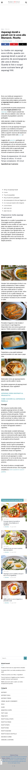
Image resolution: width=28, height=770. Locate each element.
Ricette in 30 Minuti (6, 758)
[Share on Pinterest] (14, 44)
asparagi (4, 112)
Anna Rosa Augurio (7, 41)
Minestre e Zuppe (6, 710)
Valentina (7, 526)
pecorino (12, 140)
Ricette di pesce (6, 722)
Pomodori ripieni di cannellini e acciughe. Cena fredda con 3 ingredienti (12, 522)
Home (2, 29)
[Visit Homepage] (14, 2)
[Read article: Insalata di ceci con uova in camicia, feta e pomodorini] (14, 539)
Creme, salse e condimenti (9, 701)
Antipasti (4, 692)
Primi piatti (4, 716)
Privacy (1, 762)
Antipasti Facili (5, 695)
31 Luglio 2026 (13, 602)
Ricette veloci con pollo (9, 734)
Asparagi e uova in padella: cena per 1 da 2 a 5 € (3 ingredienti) (14, 574)
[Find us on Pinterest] (14, 766)
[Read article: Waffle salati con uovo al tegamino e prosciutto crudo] (14, 590)
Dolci (2, 704)
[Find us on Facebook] (12, 766)
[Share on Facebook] (5, 44)
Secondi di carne (6, 737)
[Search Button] (26, 2)
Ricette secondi (6, 731)
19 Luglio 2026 (13, 526)
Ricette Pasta (5, 725)
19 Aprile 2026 (13, 577)
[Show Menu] (2, 2)
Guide (3, 707)
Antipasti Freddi (6, 698)
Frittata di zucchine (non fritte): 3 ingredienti (12, 674)
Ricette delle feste (7, 719)
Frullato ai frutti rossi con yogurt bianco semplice (13, 667)
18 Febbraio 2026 (19, 41)
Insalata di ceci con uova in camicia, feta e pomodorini (13, 549)
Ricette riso (5, 728)
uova (20, 135)
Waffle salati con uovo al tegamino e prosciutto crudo (13, 600)
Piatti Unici (7, 29)
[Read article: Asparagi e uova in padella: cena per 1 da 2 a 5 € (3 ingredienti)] (14, 564)
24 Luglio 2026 (13, 552)
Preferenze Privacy (14, 755)
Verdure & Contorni (7, 740)
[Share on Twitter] (23, 44)
